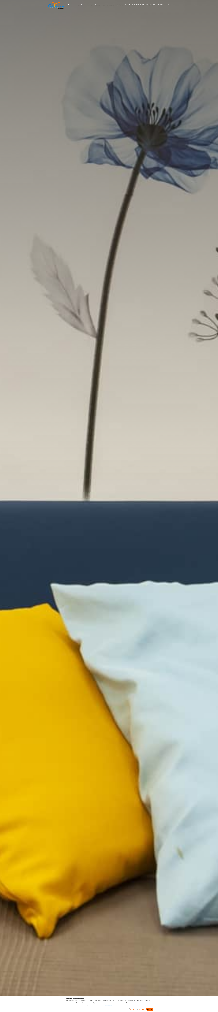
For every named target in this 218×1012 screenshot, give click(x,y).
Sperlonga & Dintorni (123, 5)
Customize (133, 1009)
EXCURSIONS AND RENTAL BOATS (143, 5)
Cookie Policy (108, 1005)
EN (168, 5)
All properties (79, 5)
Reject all (141, 1009)
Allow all (149, 1009)
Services (97, 5)
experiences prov (108, 5)
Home (70, 5)
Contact (89, 5)
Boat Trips (161, 5)
